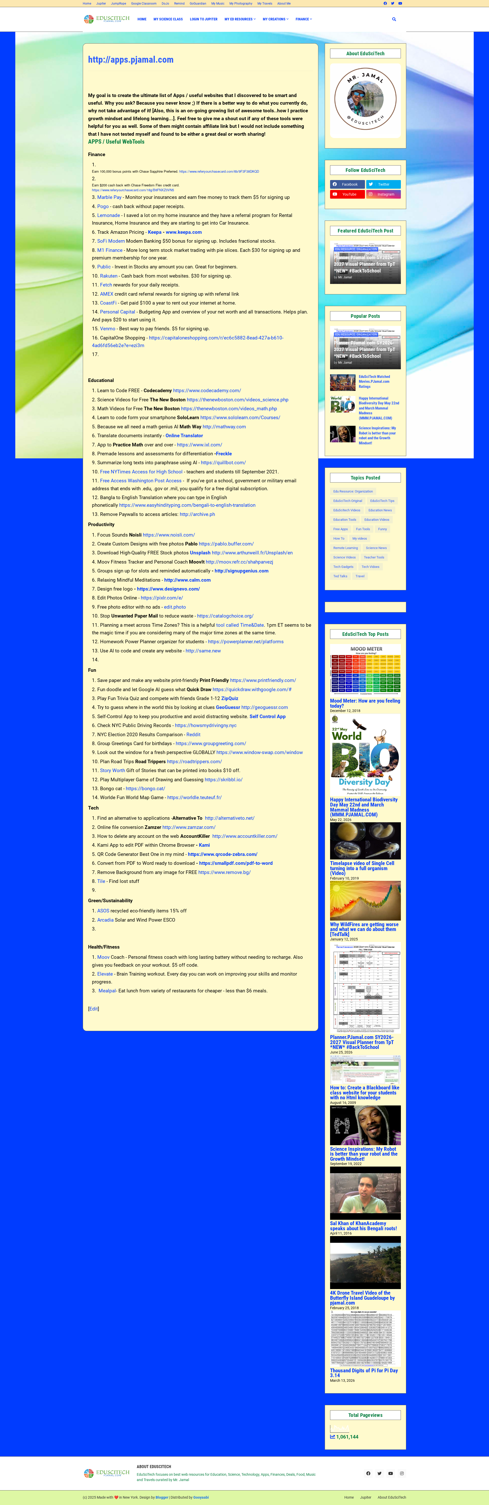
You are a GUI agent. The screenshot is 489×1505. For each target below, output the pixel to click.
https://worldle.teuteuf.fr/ (194, 797)
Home (87, 3)
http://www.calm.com (187, 580)
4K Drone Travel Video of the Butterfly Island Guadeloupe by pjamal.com (362, 1298)
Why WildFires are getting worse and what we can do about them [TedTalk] (364, 929)
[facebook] (385, 3)
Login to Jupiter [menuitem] (204, 19)
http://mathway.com (224, 427)
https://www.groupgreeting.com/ (211, 743)
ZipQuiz (229, 698)
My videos (359, 538)
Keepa (154, 232)
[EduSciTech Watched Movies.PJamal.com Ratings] (343, 382)
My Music (217, 3)
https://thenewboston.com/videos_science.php (238, 400)
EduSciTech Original (347, 501)
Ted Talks (340, 576)
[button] (394, 19)
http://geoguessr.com (264, 707)
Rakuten (108, 276)
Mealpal (107, 991)
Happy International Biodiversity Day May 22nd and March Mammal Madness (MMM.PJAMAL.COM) (379, 408)
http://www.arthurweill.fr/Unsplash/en (252, 553)
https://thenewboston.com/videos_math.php (229, 409)
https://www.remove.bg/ (224, 872)
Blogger (162, 1497)
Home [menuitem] (142, 19)
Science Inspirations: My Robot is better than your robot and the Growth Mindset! (377, 435)
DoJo (165, 3)
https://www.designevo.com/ (168, 589)
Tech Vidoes (370, 567)
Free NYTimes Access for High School (141, 472)
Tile (101, 881)
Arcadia (105, 920)
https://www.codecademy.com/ (207, 390)
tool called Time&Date (240, 625)
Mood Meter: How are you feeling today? (365, 703)
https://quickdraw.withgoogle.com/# (252, 689)
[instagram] (402, 1473)
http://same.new (203, 651)
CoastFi (108, 303)
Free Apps (340, 529)
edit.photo (175, 607)
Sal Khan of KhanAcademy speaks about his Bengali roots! (363, 1226)
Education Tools (344, 520)
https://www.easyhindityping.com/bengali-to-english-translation (187, 505)
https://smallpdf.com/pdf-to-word (236, 863)
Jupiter (101, 3)
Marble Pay (109, 197)
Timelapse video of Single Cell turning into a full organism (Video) (362, 868)
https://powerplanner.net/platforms (246, 642)
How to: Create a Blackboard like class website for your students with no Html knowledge (364, 1093)
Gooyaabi (201, 1497)
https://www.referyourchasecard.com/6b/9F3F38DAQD (219, 171)
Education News (380, 510)
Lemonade (108, 215)
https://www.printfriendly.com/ (263, 680)
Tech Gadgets (343, 567)
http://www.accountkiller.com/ (245, 836)
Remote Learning (345, 548)
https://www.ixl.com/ (199, 445)
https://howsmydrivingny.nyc (206, 725)
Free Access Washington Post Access (141, 481)
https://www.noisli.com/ (169, 535)
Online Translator (184, 436)
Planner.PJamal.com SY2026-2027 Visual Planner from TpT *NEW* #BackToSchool (364, 264)
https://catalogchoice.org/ (225, 616)
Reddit (193, 734)
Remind (179, 3)
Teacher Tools (374, 557)
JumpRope (118, 3)
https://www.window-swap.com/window (259, 752)
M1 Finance (110, 250)
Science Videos (344, 557)
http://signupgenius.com (241, 571)
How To (338, 538)
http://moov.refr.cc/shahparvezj (239, 562)
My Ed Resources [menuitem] (239, 19)
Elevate (105, 974)
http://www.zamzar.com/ (189, 827)
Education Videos (376, 520)
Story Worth (112, 770)
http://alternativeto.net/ (230, 818)
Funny (382, 529)
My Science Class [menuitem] (168, 19)
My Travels (264, 3)
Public (104, 267)
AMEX (106, 294)
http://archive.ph (197, 514)
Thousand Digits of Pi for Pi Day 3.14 (364, 1373)
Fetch (106, 285)
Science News (376, 548)
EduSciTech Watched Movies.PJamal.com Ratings (374, 381)
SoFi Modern (111, 241)
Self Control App (268, 716)
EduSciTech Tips (382, 501)
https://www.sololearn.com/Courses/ (240, 417)
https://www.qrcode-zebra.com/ (222, 854)
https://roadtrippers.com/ (194, 761)
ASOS (103, 911)
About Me (284, 3)
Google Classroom (144, 3)
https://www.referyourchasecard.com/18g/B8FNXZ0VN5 (133, 189)
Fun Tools (363, 529)
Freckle (224, 454)
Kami (204, 845)
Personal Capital (117, 312)
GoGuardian (198, 3)
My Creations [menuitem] (274, 19)
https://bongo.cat (144, 788)
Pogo (103, 206)
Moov (103, 957)
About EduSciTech (392, 1497)
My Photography (240, 3)
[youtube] (400, 3)
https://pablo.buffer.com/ (226, 544)
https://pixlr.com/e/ (162, 598)
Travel (360, 576)
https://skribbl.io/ (224, 780)
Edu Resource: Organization (353, 491)
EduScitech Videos (346, 510)
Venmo (107, 329)
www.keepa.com (184, 232)
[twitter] (392, 3)
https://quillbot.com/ (223, 463)
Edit (93, 1009)
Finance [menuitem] (302, 19)
